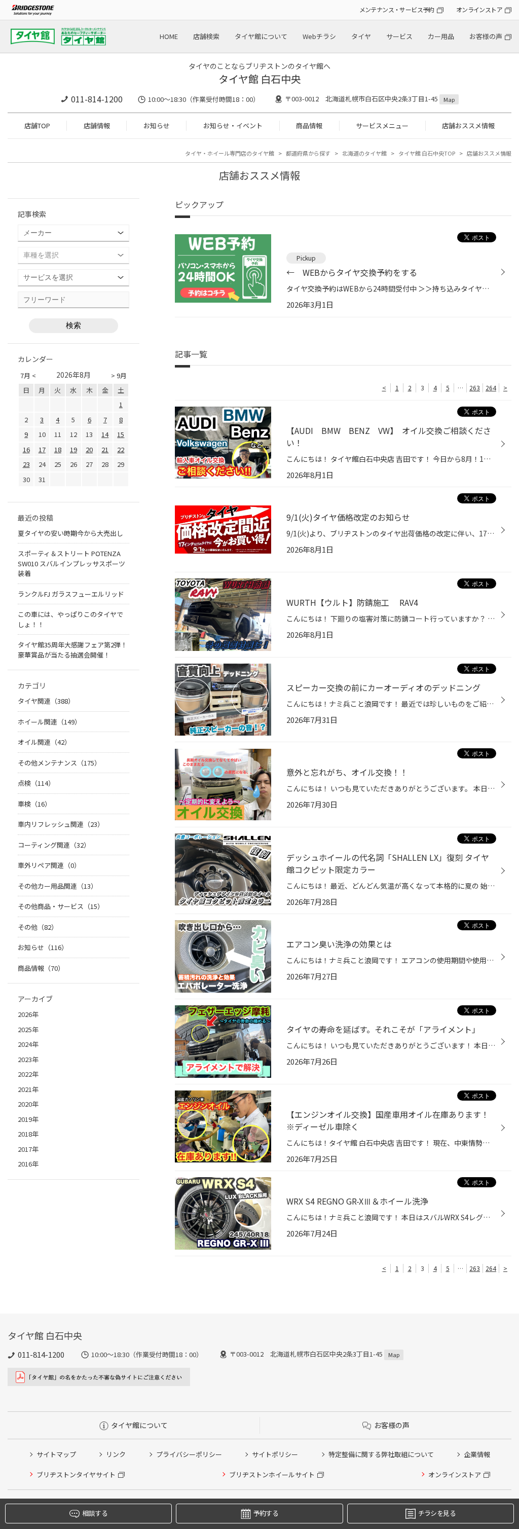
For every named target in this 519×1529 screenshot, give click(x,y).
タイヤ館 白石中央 (259, 78)
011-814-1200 (97, 99)
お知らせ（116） (43, 947)
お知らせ (156, 125)
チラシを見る (437, 1513)
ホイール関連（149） (49, 721)
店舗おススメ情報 (468, 125)
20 (89, 449)
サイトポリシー (275, 1454)
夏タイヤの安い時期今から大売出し (70, 533)
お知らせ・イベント (233, 125)
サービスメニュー (382, 125)
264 (491, 387)
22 (120, 449)
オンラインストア (479, 9)
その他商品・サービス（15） (61, 906)
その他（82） (38, 927)
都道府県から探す (308, 153)
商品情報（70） (41, 968)
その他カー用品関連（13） (57, 886)
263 (474, 387)
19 (73, 449)
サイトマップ (56, 1454)
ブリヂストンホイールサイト (272, 1474)
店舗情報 (97, 125)
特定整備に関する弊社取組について (381, 1454)
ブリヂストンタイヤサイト (76, 1474)
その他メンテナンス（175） (59, 763)
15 (120, 434)
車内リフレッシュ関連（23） (61, 824)
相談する (94, 1513)
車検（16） (34, 804)
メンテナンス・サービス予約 (396, 9)
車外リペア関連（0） (49, 865)
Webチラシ (319, 36)
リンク (116, 1454)
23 (26, 464)
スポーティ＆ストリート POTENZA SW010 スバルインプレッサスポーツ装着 (71, 563)
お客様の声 (485, 36)
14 (104, 434)
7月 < (28, 375)
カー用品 (441, 36)
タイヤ (361, 36)
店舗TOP (37, 125)
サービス (399, 36)
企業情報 (477, 1454)
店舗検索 (206, 36)
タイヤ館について (261, 36)
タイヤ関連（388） (46, 701)
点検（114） (36, 783)
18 (57, 449)
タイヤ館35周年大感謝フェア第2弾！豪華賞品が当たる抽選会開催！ (72, 650)
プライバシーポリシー (189, 1454)
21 (104, 449)
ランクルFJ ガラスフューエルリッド (71, 594)
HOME (169, 36)
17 (42, 449)
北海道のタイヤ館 (364, 153)
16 (26, 449)
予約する (265, 1513)
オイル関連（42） (44, 742)
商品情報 (309, 125)
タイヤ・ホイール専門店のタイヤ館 (229, 153)
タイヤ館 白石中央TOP (426, 153)
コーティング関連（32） (54, 845)
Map (449, 99)
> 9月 (119, 375)
